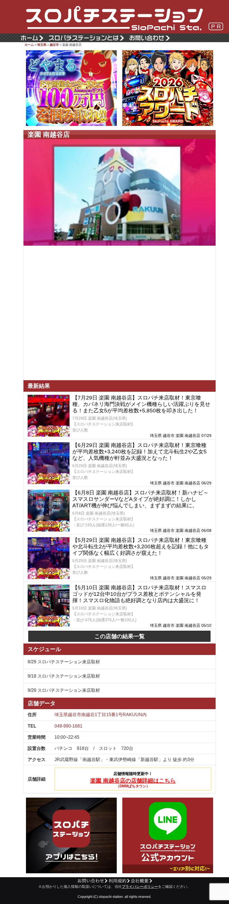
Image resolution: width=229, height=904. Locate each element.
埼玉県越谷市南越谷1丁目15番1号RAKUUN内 (100, 714)
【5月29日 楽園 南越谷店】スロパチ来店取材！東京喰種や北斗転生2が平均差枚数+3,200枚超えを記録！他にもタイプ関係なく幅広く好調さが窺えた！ (140, 546)
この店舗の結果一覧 (119, 636)
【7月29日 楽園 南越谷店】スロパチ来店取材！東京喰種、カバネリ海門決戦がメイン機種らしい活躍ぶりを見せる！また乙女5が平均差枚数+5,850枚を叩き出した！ (141, 404)
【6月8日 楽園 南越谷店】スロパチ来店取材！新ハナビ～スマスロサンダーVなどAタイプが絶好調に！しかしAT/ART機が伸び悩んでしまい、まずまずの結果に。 (140, 499)
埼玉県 (41, 44)
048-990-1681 (68, 726)
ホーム (29, 44)
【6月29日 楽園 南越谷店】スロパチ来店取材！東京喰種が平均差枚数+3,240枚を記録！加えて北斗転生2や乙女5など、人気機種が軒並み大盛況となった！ (139, 451)
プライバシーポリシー (140, 887)
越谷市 (54, 44)
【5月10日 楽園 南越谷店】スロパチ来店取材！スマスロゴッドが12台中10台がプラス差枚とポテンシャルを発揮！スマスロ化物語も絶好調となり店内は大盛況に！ (139, 594)
